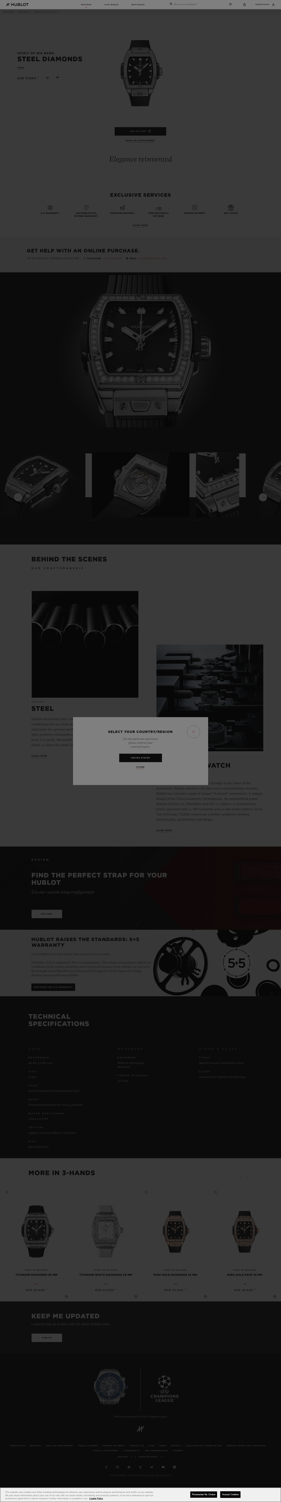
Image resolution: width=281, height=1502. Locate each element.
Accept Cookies (230, 1494)
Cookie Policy (96, 1499)
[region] (140, 1495)
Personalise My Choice (204, 1494)
